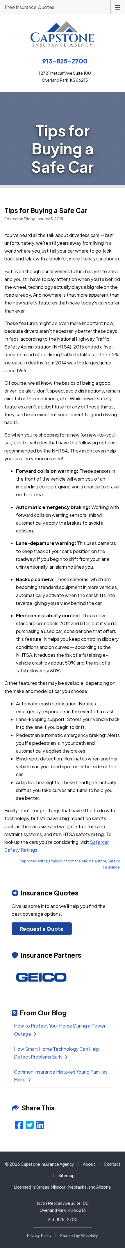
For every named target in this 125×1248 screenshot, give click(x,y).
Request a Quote (42, 928)
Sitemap (66, 1175)
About (89, 1164)
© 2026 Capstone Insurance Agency (39, 1164)
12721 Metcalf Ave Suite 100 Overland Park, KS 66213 (62, 1206)
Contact (112, 1164)
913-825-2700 (62, 1219)
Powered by (79, 1235)
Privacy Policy (39, 1235)
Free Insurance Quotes (29, 7)
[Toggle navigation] (117, 7)
